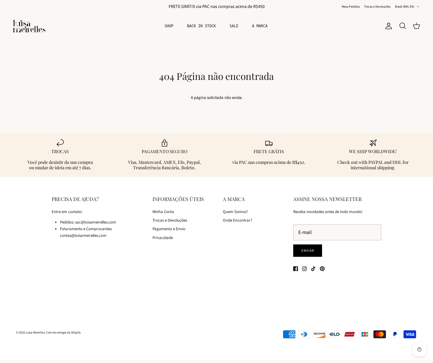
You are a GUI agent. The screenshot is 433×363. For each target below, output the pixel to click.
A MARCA (260, 26)
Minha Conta (163, 212)
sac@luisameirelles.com (95, 222)
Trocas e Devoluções (377, 6)
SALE (233, 26)
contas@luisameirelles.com (83, 235)
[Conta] (387, 26)
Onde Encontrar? (237, 220)
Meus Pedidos (351, 6)
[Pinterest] (322, 268)
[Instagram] (304, 268)
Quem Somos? (235, 212)
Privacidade (162, 238)
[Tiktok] (313, 268)
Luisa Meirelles (35, 332)
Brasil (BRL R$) (404, 6)
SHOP (169, 26)
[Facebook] (295, 268)
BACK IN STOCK (201, 26)
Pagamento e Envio (168, 229)
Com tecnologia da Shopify (63, 332)
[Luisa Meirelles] (30, 26)
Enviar (307, 250)
